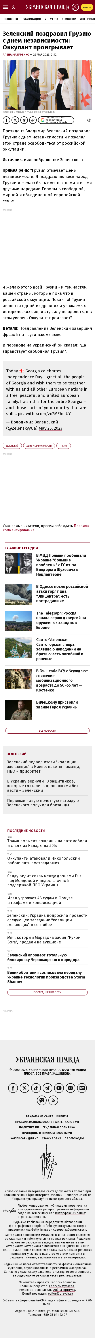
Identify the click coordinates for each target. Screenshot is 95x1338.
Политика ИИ (29, 1127)
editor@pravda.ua (60, 1293)
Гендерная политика (58, 1127)
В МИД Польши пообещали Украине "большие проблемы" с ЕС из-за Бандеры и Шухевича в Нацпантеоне (61, 565)
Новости (11, 19)
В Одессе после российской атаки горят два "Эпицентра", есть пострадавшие (62, 593)
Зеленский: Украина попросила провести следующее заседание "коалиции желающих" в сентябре (47, 920)
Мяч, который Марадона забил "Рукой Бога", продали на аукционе (43, 940)
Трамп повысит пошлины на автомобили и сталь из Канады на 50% (47, 843)
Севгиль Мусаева (61, 1286)
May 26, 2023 (50, 428)
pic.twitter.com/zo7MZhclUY (44, 413)
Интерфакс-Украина (70, 1213)
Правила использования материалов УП (47, 1122)
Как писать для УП (24, 1138)
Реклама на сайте (39, 1116)
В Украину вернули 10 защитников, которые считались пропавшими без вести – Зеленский (42, 786)
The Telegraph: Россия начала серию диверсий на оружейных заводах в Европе (61, 620)
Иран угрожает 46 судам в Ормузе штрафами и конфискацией (40, 900)
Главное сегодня (21, 548)
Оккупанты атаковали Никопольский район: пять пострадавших (43, 860)
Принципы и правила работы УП (47, 1133)
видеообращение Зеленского (53, 159)
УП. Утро (51, 19)
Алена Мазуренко (16, 54)
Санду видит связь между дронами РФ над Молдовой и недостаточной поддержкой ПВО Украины (44, 880)
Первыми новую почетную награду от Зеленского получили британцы (44, 803)
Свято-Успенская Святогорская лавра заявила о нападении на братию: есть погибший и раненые (59, 649)
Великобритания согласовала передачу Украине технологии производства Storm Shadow (46, 977)
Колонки (68, 19)
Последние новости (26, 831)
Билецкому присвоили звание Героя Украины (57, 705)
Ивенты (62, 1116)
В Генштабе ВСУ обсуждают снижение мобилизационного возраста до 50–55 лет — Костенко (62, 680)
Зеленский (12, 445)
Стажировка (51, 1138)
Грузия (64, 445)
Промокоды (74, 1138)
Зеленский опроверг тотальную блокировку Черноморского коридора (43, 957)
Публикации (31, 19)
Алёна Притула (64, 1290)
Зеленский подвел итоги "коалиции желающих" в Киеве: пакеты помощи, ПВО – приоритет (43, 766)
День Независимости (39, 445)
